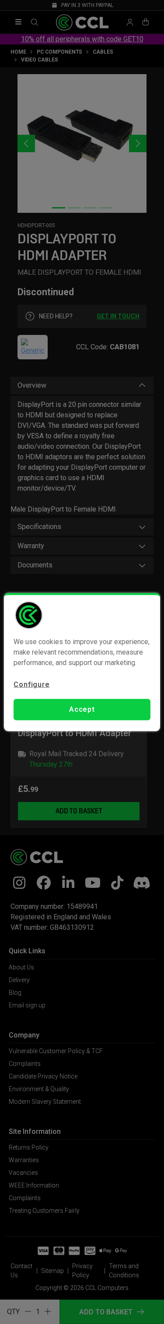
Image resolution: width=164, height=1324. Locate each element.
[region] (82, 662)
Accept (82, 709)
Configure (31, 684)
